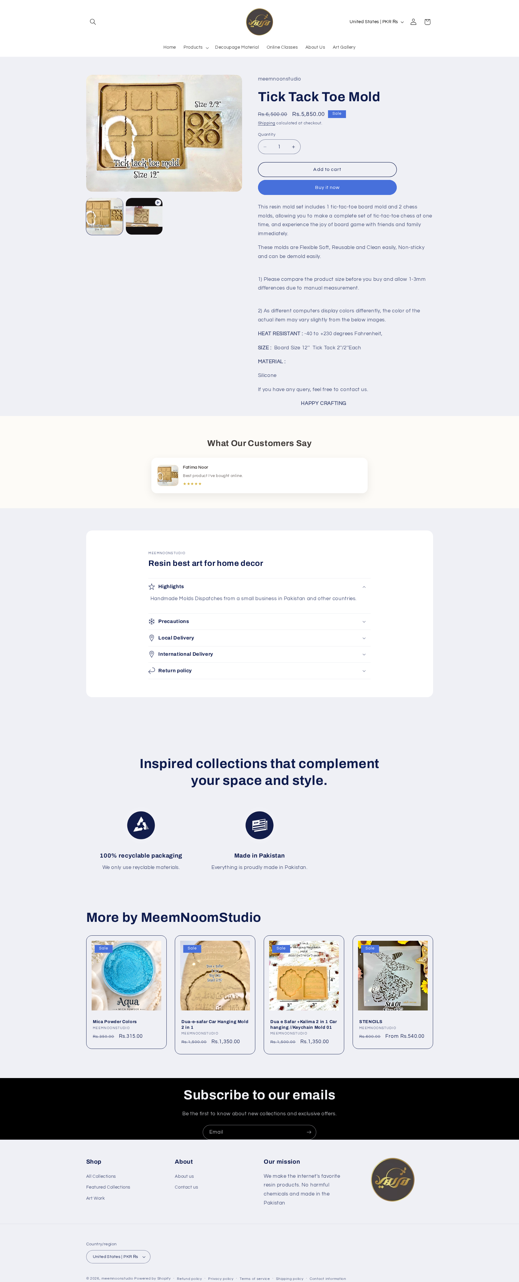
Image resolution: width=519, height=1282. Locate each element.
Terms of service (255, 1278)
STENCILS (370, 1021)
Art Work (95, 1198)
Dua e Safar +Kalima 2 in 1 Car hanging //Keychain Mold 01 (303, 1024)
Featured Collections (108, 1187)
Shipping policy (289, 1278)
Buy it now (327, 187)
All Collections (101, 1176)
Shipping (266, 123)
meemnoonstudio (117, 1278)
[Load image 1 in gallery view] (104, 216)
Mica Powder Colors (115, 1021)
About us (184, 1176)
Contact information (328, 1278)
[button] (93, 22)
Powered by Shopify (152, 1278)
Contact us (186, 1187)
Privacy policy (220, 1278)
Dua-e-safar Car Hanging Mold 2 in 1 (214, 1024)
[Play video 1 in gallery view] (144, 216)
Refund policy (189, 1278)
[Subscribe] (309, 1132)
